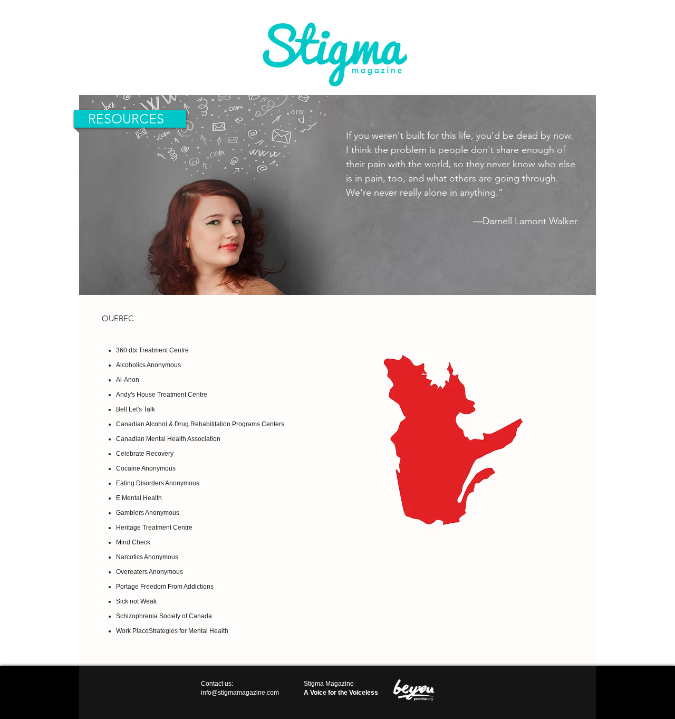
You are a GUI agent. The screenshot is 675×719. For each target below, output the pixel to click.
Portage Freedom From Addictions (165, 586)
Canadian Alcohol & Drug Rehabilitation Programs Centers (200, 424)
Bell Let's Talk (135, 409)
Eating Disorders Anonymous (157, 483)
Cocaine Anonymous (146, 468)
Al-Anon (127, 380)
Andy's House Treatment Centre (161, 394)
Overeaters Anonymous (149, 572)
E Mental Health (139, 498)
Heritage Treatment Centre (154, 527)
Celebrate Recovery (144, 453)
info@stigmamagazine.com (240, 692)
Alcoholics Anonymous (148, 365)
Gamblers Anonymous (147, 512)
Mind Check (133, 542)
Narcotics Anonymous (147, 557)
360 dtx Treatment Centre (152, 350)
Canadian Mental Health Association (168, 439)
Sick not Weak (136, 601)
